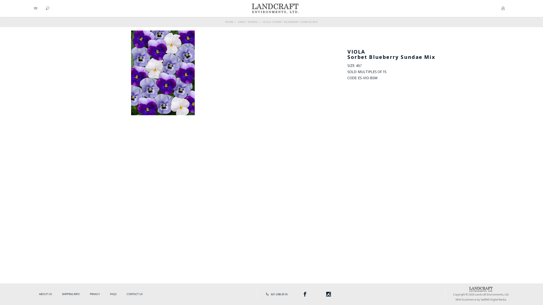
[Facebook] (305, 294)
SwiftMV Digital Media (493, 299)
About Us (45, 294)
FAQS (113, 294)
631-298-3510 (278, 294)
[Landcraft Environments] (275, 8)
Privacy (95, 294)
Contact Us (135, 294)
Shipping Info (71, 294)
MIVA (459, 299)
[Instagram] (329, 294)
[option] (163, 72)
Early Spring (248, 22)
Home (229, 22)
